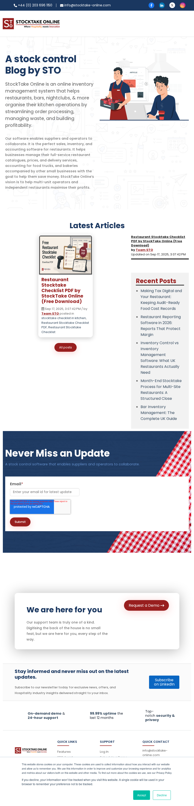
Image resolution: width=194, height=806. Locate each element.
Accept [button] (141, 795)
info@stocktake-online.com (87, 5)
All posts (65, 347)
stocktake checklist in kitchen (63, 318)
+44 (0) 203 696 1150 (34, 5)
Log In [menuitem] (104, 752)
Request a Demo (144, 605)
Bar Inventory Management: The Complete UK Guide (159, 412)
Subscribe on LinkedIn (164, 682)
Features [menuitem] (64, 752)
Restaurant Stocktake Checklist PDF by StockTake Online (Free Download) (62, 290)
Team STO (50, 313)
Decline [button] (162, 795)
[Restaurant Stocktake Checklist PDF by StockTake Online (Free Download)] (65, 256)
